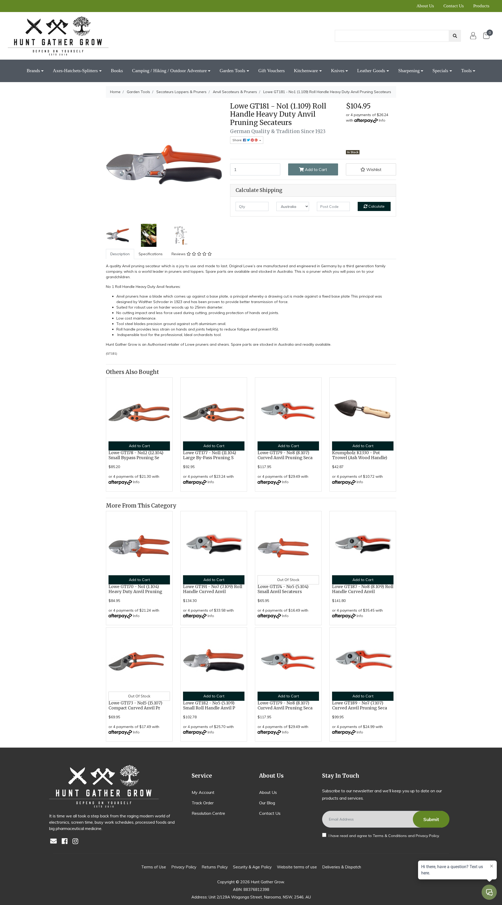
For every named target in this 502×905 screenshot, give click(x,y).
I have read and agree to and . (384, 835)
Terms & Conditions (390, 835)
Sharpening (409, 70)
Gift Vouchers (271, 70)
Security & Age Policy (252, 866)
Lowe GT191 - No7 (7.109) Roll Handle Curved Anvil (212, 589)
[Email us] (55, 841)
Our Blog (267, 802)
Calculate (376, 206)
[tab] (120, 254)
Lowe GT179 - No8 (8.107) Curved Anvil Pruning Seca (285, 455)
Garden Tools (232, 70)
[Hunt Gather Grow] (58, 35)
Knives (337, 70)
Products (481, 5)
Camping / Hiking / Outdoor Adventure (169, 70)
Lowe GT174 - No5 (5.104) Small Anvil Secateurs (283, 589)
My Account (203, 792)
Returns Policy (215, 866)
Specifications (151, 254)
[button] (371, 169)
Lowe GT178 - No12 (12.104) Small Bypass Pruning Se (136, 455)
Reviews (179, 254)
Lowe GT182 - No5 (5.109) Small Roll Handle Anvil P (209, 705)
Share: (237, 140)
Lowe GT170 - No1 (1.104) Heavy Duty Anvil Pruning (135, 589)
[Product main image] (164, 160)
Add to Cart (315, 169)
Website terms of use (297, 866)
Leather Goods (371, 70)
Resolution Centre (208, 813)
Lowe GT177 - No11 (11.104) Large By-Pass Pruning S (209, 455)
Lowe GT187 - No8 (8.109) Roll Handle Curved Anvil (362, 589)
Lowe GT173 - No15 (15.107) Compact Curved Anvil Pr (135, 705)
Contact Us (453, 5)
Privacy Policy (427, 835)
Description (120, 254)
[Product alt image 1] (148, 234)
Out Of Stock (288, 579)
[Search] (455, 36)
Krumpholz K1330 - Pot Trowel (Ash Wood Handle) (359, 455)
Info (382, 120)
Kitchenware (306, 70)
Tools (466, 70)
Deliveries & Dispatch (341, 866)
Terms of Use (153, 866)
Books (117, 70)
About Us (425, 5)
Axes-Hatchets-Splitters (75, 70)
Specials (440, 70)
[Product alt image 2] (179, 234)
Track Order (203, 802)
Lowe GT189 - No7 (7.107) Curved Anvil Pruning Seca (359, 705)
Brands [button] (33, 70)
